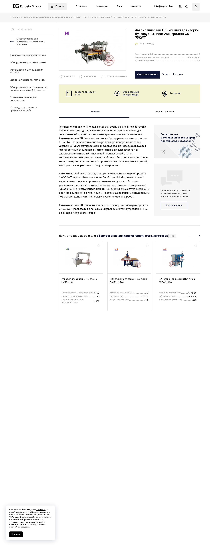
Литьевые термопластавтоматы (28, 55)
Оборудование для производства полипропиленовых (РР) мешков (28, 89)
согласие (41, 510)
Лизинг (165, 74)
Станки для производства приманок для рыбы (24, 109)
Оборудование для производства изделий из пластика (31, 41)
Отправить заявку (147, 75)
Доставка (177, 74)
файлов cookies (27, 512)
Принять (16, 534)
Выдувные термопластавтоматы (28, 80)
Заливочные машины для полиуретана (23, 99)
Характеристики (165, 112)
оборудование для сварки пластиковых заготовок (132, 236)
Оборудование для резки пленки (28, 63)
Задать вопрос (173, 205)
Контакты (136, 7)
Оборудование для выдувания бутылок (26, 71)
